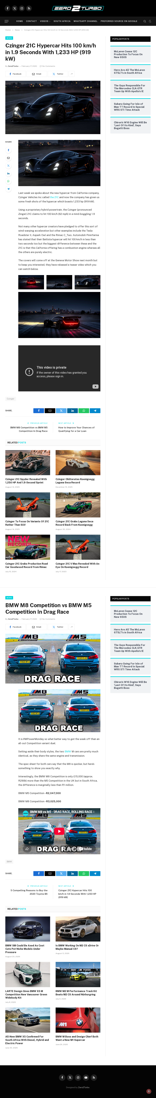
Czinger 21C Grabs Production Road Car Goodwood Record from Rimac (26, 565)
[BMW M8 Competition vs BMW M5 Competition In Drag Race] (52, 683)
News (9, 38)
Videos (44, 21)
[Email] (8, 158)
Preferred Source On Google (119, 21)
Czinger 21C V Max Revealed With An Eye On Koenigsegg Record (77, 565)
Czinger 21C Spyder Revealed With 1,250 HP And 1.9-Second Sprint (26, 481)
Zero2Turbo (13, 66)
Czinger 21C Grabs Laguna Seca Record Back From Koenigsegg (74, 523)
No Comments (48, 66)
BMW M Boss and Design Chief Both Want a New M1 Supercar (77, 1038)
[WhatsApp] (8, 181)
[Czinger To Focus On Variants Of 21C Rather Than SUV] (27, 504)
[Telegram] (8, 189)
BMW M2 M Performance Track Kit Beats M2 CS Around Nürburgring (76, 993)
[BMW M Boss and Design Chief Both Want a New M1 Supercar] (78, 1020)
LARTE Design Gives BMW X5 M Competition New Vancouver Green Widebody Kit (26, 994)
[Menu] (7, 21)
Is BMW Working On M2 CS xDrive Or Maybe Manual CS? (77, 947)
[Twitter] (8, 166)
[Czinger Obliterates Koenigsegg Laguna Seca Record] (78, 462)
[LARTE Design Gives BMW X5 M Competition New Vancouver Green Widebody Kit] (27, 974)
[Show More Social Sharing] (72, 74)
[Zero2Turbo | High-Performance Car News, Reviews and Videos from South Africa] (78, 8)
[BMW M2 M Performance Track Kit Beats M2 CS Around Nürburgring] (78, 974)
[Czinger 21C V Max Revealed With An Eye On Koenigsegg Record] (78, 547)
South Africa (62, 21)
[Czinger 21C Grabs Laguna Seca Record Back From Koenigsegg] (78, 504)
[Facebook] (8, 150)
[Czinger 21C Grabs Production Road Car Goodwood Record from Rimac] (27, 547)
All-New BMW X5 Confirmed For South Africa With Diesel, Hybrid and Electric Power (27, 1040)
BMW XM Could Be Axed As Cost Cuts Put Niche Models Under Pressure (24, 949)
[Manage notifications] (148, 1091)
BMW (68, 751)
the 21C (54, 197)
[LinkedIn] (8, 173)
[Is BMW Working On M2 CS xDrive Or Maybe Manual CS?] (78, 929)
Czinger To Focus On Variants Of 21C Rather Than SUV (27, 523)
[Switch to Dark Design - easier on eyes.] (149, 21)
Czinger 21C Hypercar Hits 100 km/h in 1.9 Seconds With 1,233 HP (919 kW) (77, 894)
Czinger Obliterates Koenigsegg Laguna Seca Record (75, 481)
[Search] (145, 21)
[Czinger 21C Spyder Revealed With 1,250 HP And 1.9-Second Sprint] (27, 462)
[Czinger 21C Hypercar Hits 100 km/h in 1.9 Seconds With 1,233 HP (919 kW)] (52, 133)
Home (19, 21)
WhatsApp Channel (86, 21)
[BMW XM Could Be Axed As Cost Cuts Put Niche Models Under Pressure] (27, 929)
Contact (31, 21)
